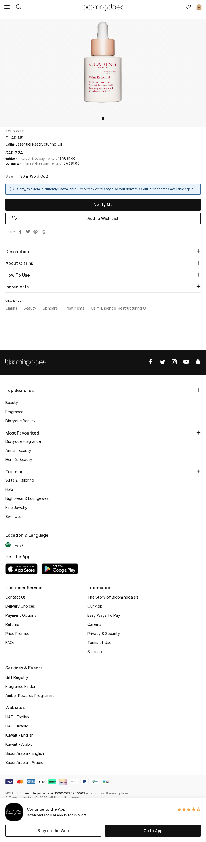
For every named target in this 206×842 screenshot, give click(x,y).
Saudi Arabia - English (24, 753)
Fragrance (14, 411)
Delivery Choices (20, 606)
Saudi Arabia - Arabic (24, 762)
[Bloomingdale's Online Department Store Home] (103, 7)
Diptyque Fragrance (23, 441)
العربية (20, 544)
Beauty (11, 402)
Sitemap (94, 651)
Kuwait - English (19, 735)
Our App (94, 606)
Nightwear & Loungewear (27, 498)
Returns (12, 624)
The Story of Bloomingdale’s (112, 597)
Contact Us (15, 597)
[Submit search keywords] (18, 7)
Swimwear (14, 516)
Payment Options (20, 615)
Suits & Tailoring (19, 480)
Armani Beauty (18, 450)
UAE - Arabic (16, 726)
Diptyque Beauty (20, 420)
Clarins (14, 137)
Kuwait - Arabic (19, 744)
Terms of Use (99, 642)
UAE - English (17, 717)
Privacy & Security (103, 633)
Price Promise (17, 633)
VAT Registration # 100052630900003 (55, 793)
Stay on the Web (53, 830)
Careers (94, 624)
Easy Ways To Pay (103, 615)
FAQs (10, 642)
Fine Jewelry (16, 507)
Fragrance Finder (20, 686)
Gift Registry (16, 677)
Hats (9, 489)
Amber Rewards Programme (29, 695)
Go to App (153, 830)
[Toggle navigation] (7, 7)
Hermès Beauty (18, 459)
